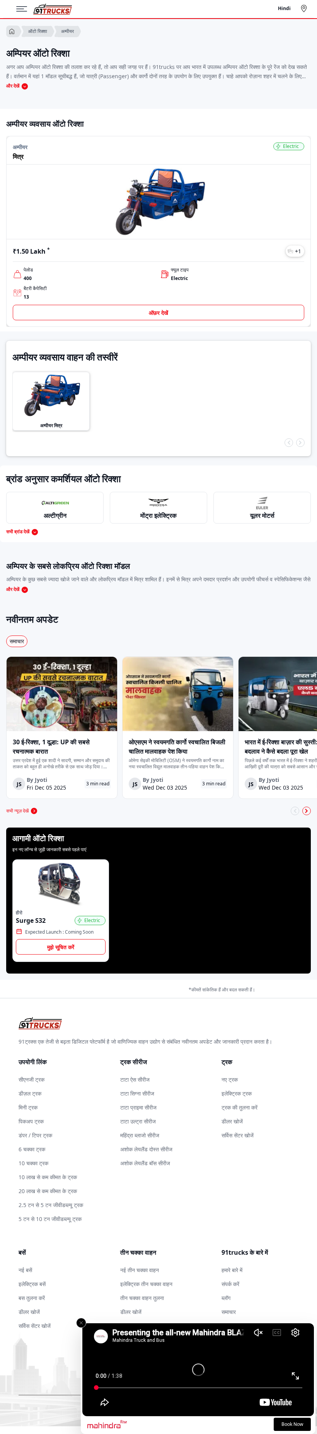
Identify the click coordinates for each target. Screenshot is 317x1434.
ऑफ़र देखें (158, 312)
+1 (298, 251)
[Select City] (305, 8)
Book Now (292, 1424)
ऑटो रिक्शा (37, 31)
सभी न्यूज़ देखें (17, 810)
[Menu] (24, 9)
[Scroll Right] (300, 442)
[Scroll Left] (289, 442)
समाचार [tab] (17, 641)
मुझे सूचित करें (60, 947)
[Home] (52, 9)
